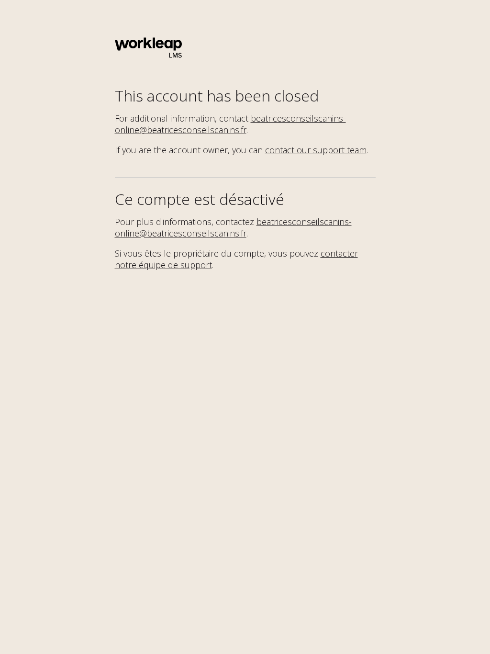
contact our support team (316, 150)
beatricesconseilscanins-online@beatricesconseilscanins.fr (230, 124)
